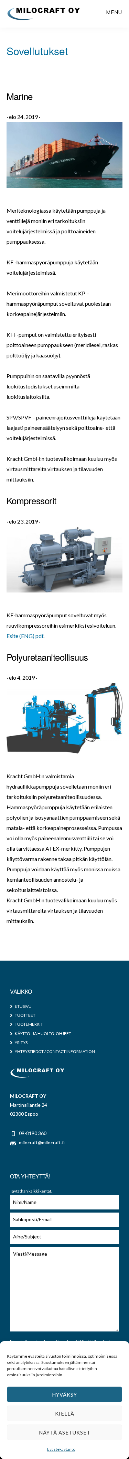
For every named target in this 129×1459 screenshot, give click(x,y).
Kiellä (64, 1413)
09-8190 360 (32, 1133)
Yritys (21, 1042)
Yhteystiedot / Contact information (55, 1051)
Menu (114, 12)
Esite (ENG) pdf (25, 635)
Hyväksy (64, 1394)
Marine (20, 96)
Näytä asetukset (64, 1432)
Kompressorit (31, 500)
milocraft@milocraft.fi (42, 1142)
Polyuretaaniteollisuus (47, 656)
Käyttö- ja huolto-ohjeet (43, 1033)
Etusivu (23, 1006)
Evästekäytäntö (61, 1449)
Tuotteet (25, 1015)
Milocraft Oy (44, 13)
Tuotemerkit (29, 1024)
